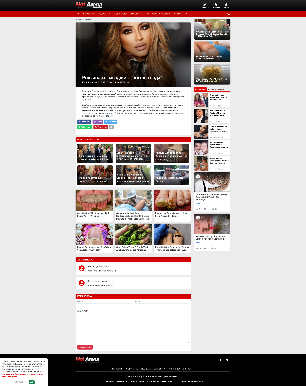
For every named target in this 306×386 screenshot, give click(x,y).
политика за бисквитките (15, 374)
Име (80, 301)
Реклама (110, 381)
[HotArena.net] (87, 360)
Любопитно (132, 369)
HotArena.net (90, 82)
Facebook (85, 121)
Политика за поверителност (161, 381)
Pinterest (102, 127)
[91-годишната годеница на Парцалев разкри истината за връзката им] (201, 147)
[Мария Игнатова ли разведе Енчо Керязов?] (95, 175)
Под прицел (174, 369)
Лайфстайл (88, 20)
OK (31, 382)
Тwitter (112, 121)
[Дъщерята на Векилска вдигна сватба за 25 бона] (95, 153)
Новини (78, 20)
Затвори (19, 382)
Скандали (146, 369)
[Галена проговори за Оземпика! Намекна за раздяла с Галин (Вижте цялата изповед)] (201, 132)
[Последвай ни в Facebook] (220, 360)
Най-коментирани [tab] (216, 89)
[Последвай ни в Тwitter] (227, 360)
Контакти (122, 381)
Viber (99, 121)
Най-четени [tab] (200, 89)
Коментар (82, 311)
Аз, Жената (159, 369)
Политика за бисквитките (190, 381)
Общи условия (137, 381)
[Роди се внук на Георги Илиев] (171, 175)
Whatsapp (86, 127)
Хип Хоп (187, 369)
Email (137, 301)
